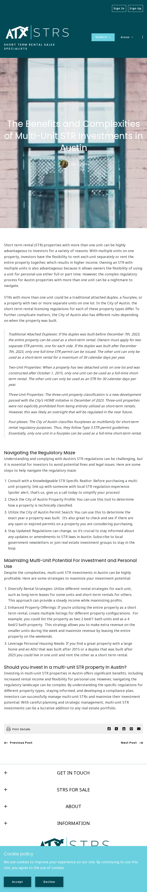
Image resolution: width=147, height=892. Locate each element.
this (98, 512)
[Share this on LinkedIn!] (124, 729)
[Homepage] (37, 32)
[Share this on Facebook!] (109, 729)
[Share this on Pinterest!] (131, 729)
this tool (104, 499)
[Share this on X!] (116, 729)
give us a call (56, 492)
